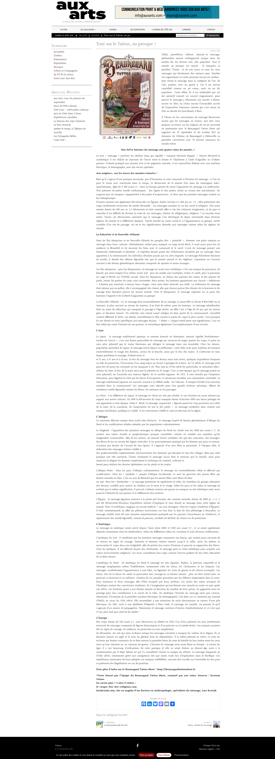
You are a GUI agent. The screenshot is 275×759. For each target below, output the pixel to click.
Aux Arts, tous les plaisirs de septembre (69, 100)
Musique (58, 67)
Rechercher (214, 35)
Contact (211, 29)
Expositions (60, 63)
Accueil (63, 29)
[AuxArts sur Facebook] (137, 746)
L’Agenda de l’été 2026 (162, 29)
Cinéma (58, 56)
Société (95, 35)
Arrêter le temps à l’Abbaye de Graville (70, 131)
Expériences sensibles (65, 117)
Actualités (59, 52)
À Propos (186, 29)
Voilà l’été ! (60, 140)
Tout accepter (146, 755)
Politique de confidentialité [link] (205, 755)
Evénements (60, 59)
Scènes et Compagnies (66, 71)
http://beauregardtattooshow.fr (176, 670)
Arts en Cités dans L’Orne (67, 114)
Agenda (112, 29)
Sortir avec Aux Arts (64, 78)
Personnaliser (181, 755)
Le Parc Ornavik (62, 125)
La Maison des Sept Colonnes (69, 121)
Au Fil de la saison (63, 74)
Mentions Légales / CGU (209, 749)
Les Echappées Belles (65, 136)
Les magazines (87, 29)
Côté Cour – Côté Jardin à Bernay (71, 110)
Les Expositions (137, 29)
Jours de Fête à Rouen (65, 106)
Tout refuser (164, 755)
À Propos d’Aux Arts (211, 745)
